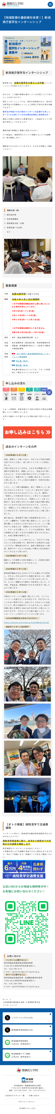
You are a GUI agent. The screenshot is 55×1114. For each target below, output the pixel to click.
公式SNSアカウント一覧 (15, 1095)
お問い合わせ (34, 1095)
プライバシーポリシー (27, 1101)
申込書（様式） (22, 361)
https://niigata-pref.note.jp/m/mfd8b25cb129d (26, 622)
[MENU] (50, 4)
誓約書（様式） (22, 365)
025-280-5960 (20, 1090)
